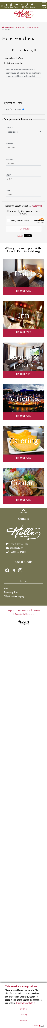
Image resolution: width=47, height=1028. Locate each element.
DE (2, 6)
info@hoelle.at (16, 547)
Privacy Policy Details (25, 1002)
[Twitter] (13, 570)
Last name (9, 159)
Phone (8, 190)
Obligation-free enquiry (14, 596)
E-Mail (8, 174)
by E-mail (18, 109)
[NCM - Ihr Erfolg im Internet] (23, 622)
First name (9, 143)
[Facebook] (7, 570)
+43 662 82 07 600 (17, 551)
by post (6, 109)
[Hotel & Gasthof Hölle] (24, 13)
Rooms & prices (11, 592)
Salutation (9, 127)
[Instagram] (19, 570)
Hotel (6, 588)
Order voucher (25, 228)
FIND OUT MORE (23, 290)
